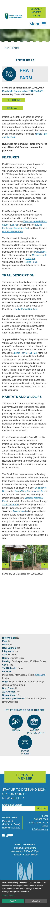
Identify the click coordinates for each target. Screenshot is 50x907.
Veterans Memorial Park (35, 221)
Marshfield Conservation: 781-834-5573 (22, 91)
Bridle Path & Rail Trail (26, 309)
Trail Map (12, 108)
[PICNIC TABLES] (25, 742)
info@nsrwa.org (40, 829)
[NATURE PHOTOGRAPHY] (34, 722)
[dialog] (25, 893)
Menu (35, 23)
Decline (36, 901)
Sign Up (41, 808)
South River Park (10, 225)
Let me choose (8, 895)
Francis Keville (20, 511)
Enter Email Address (12, 805)
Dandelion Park (21, 228)
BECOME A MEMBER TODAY (36, 12)
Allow (13, 901)
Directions (14, 100)
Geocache (40, 675)
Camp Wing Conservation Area (30, 491)
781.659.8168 (41, 819)
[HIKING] (16, 722)
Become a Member (25, 776)
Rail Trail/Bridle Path (12, 231)
